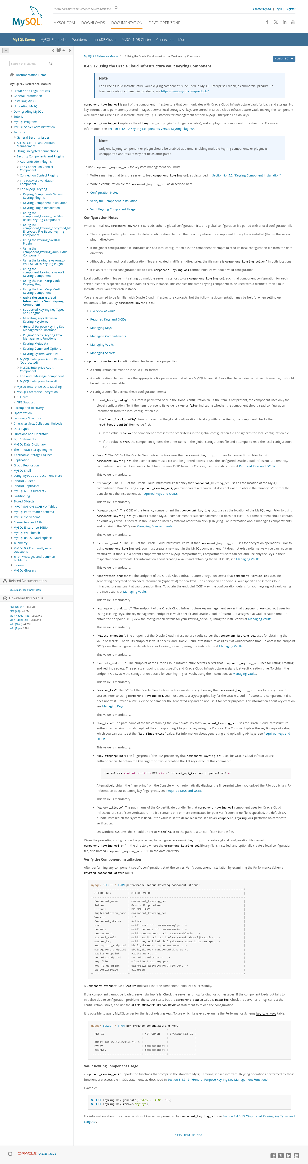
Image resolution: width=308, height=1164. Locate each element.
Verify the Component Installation (113, 201)
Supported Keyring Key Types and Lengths (43, 311)
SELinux (22, 397)
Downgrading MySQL (28, 111)
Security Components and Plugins (40, 156)
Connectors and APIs (28, 522)
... (123, 56)
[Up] (63, 50)
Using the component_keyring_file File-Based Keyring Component (43, 216)
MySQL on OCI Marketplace (33, 538)
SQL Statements (25, 439)
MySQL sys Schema (27, 517)
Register (290, 8)
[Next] (69, 50)
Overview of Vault (102, 311)
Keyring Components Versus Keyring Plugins (43, 196)
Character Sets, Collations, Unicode (38, 423)
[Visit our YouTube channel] (291, 23)
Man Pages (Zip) (19, 620)
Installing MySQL (25, 101)
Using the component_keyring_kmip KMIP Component (45, 252)
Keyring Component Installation (45, 203)
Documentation (126, 22)
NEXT (200, 1135)
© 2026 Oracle (47, 1153)
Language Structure (27, 418)
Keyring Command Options (42, 348)
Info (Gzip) (15, 624)
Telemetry (20, 543)
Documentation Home (31, 75)
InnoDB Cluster (24, 481)
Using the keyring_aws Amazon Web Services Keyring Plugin (44, 262)
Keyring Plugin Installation (41, 208)
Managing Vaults (102, 344)
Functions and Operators (31, 434)
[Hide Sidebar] (5, 50)
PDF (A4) (14, 611)
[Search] (50, 63)
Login (279, 8)
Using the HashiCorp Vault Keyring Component (41, 291)
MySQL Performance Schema (34, 512)
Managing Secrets (102, 353)
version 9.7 (282, 58)
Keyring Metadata (35, 343)
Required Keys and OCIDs (108, 319)
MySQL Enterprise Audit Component (36, 369)
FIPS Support (26, 402)
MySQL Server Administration (34, 127)
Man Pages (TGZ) (19, 615)
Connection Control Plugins (39, 175)
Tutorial (19, 116)
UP (193, 1135)
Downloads (93, 22)
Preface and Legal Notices (32, 91)
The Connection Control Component (36, 168)
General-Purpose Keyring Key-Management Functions (44, 328)
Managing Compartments (108, 336)
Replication (21, 460)
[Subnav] (11, 96)
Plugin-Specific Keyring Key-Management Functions (42, 336)
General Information (28, 96)
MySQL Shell (22, 471)
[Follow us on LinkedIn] (283, 23)
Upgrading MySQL (26, 106)
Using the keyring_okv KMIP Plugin (42, 241)
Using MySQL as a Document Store (38, 476)
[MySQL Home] (27, 16)
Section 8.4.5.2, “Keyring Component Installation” (246, 175)
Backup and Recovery (29, 408)
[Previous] (53, 50)
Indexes (19, 565)
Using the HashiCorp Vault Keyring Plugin (41, 282)
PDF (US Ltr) (16, 607)
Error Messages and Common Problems (34, 558)
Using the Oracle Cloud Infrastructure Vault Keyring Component (43, 301)
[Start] (59, 50)
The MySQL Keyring (33, 189)
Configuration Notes (104, 192)
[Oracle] (27, 1153)
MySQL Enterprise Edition (31, 527)
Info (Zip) (15, 628)
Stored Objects (24, 501)
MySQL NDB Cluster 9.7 (30, 491)
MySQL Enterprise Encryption (37, 392)
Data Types (21, 429)
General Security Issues (33, 137)
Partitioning (22, 496)
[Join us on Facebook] (266, 23)
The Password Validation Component (37, 182)
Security (19, 132)
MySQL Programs (26, 122)
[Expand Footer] (10, 1154)
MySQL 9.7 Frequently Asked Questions (33, 550)
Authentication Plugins (36, 162)
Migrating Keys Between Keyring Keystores (40, 319)
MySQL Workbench (27, 533)
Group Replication (26, 465)
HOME (187, 1135)
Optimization (23, 413)
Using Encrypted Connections (37, 151)
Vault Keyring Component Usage (113, 209)
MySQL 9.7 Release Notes (25, 589)
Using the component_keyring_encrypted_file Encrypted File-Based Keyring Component (47, 230)
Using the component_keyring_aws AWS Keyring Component (43, 272)
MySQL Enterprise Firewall (38, 381)
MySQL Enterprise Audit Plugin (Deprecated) (41, 360)
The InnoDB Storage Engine (33, 450)
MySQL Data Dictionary (30, 444)
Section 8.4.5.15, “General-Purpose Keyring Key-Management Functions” (218, 1080)
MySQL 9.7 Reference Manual (101, 56)
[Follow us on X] (274, 23)
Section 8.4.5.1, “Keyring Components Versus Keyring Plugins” (151, 129)
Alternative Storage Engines (33, 455)
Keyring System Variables (40, 354)
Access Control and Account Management (36, 144)
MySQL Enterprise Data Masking (39, 387)
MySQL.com (64, 22)
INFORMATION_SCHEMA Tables (35, 507)
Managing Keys (101, 328)
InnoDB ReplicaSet (26, 486)
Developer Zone (164, 22)
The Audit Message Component (42, 376)
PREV (179, 1135)
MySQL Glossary (25, 570)
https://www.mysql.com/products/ (185, 91)
